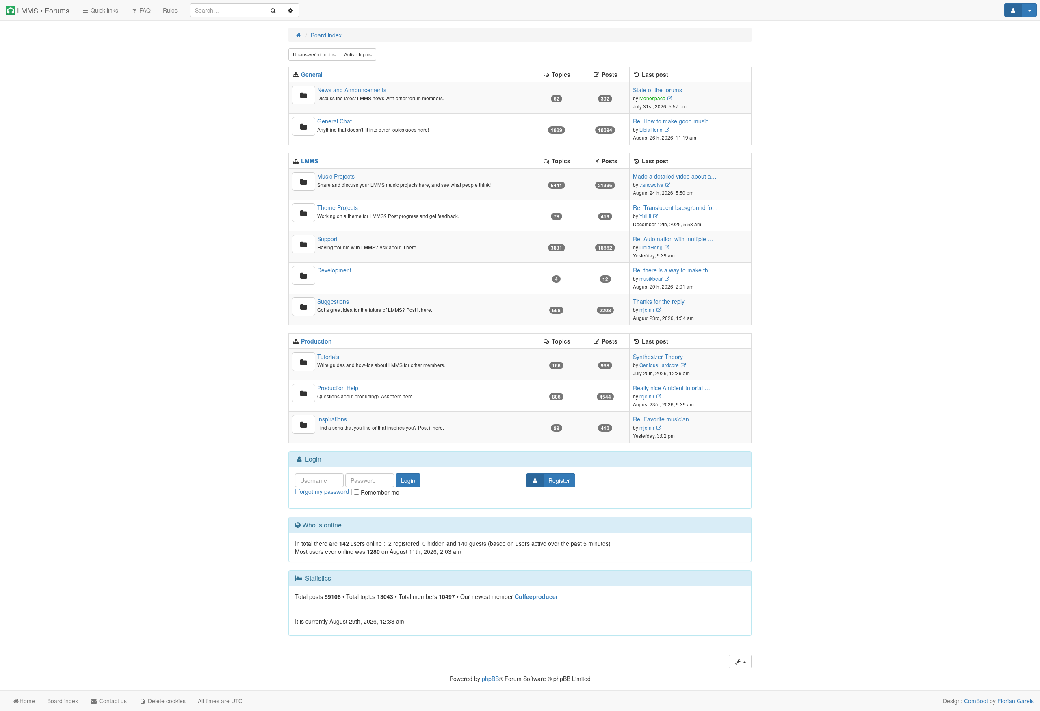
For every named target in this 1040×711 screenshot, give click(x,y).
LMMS (309, 161)
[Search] (273, 10)
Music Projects (336, 176)
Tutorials (328, 356)
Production (316, 341)
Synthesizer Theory (658, 356)
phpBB (490, 678)
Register (559, 480)
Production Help (337, 388)
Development (334, 270)
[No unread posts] (303, 95)
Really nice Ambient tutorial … (671, 388)
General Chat (334, 121)
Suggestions (333, 301)
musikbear (651, 278)
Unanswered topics (314, 54)
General (312, 74)
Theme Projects (337, 207)
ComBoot (976, 701)
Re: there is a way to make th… (673, 270)
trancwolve (651, 184)
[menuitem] (170, 10)
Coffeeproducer (536, 596)
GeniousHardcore (659, 364)
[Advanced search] (290, 10)
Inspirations (332, 419)
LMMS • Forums (42, 10)
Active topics (358, 54)
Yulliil (645, 215)
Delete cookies (166, 701)
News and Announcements (351, 90)
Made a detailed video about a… (675, 176)
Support (327, 239)
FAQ (144, 10)
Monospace (652, 98)
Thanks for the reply (659, 301)
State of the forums (657, 90)
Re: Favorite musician (661, 419)
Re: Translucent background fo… (675, 207)
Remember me (379, 492)
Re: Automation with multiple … (673, 239)
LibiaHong (651, 129)
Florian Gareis (1015, 701)
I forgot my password (322, 491)
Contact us (112, 701)
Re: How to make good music (670, 121)
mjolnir (646, 309)
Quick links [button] (103, 10)
